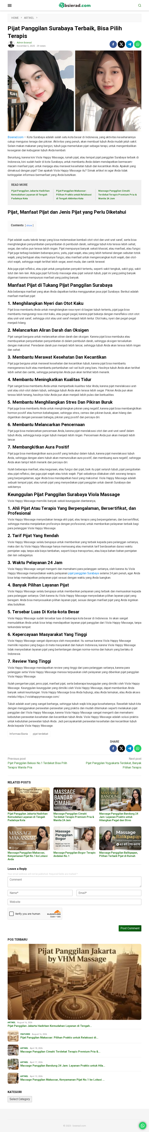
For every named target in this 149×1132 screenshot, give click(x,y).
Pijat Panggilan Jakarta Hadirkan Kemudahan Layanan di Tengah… (50, 1026)
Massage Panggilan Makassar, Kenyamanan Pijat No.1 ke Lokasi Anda (28, 856)
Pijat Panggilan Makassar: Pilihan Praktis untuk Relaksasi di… (59, 1037)
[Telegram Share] (129, 44)
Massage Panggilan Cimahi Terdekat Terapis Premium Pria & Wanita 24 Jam (117, 194)
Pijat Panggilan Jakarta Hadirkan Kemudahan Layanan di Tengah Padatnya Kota (30, 194)
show (29, 225)
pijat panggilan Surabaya (83, 573)
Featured (25, 1034)
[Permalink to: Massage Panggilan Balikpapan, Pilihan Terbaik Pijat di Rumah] (120, 838)
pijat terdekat (40, 733)
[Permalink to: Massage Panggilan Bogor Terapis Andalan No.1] (74, 838)
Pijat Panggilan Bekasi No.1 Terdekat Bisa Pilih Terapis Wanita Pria (37, 763)
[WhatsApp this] (137, 44)
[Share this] (113, 44)
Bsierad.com (15, 137)
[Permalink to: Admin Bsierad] (11, 44)
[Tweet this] (121, 44)
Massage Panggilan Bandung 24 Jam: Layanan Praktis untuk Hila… (62, 1065)
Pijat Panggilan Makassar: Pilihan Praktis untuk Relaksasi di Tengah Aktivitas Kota (74, 194)
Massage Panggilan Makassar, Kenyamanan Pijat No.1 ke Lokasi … (62, 1079)
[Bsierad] (75, 5)
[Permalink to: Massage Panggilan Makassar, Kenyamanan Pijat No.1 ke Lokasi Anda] (29, 838)
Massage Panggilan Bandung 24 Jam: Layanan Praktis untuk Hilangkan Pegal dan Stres (118, 817)
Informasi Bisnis (19, 733)
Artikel (11, 1022)
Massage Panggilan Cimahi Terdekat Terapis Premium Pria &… (60, 1051)
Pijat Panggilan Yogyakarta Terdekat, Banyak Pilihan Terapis (113, 763)
